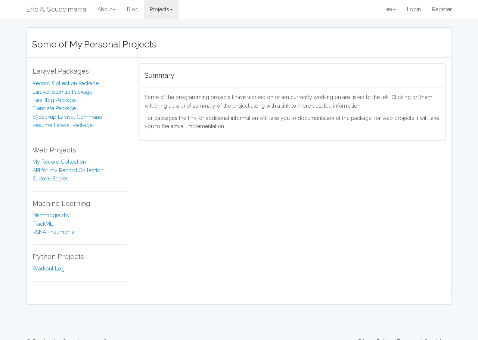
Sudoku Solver (50, 179)
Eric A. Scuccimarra (56, 9)
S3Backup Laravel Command (67, 117)
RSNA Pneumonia (53, 232)
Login (414, 9)
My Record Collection (59, 162)
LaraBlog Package (54, 100)
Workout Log (48, 269)
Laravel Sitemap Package (62, 92)
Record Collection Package (65, 83)
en (389, 9)
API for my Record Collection (67, 170)
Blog (133, 9)
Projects (159, 9)
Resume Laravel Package (62, 125)
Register (442, 9)
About (104, 9)
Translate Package (54, 108)
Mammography (51, 215)
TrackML (42, 224)
